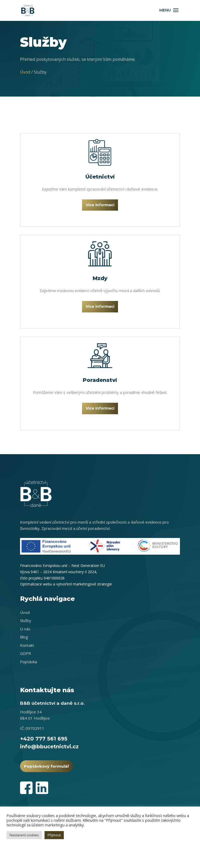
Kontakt (27, 645)
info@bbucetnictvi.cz (49, 746)
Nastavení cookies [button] (24, 835)
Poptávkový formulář (46, 766)
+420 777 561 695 (43, 739)
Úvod (25, 72)
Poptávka (28, 661)
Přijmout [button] (54, 835)
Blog (24, 636)
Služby (25, 620)
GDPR (25, 653)
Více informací (100, 205)
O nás (25, 628)
